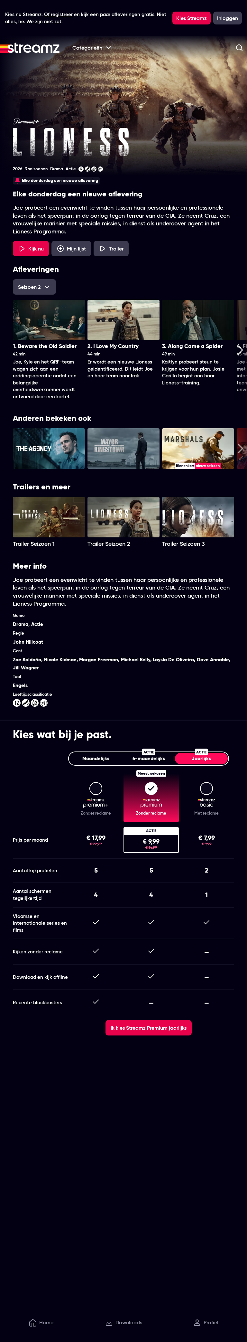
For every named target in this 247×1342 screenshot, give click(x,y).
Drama (20, 624)
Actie (37, 624)
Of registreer (58, 14)
